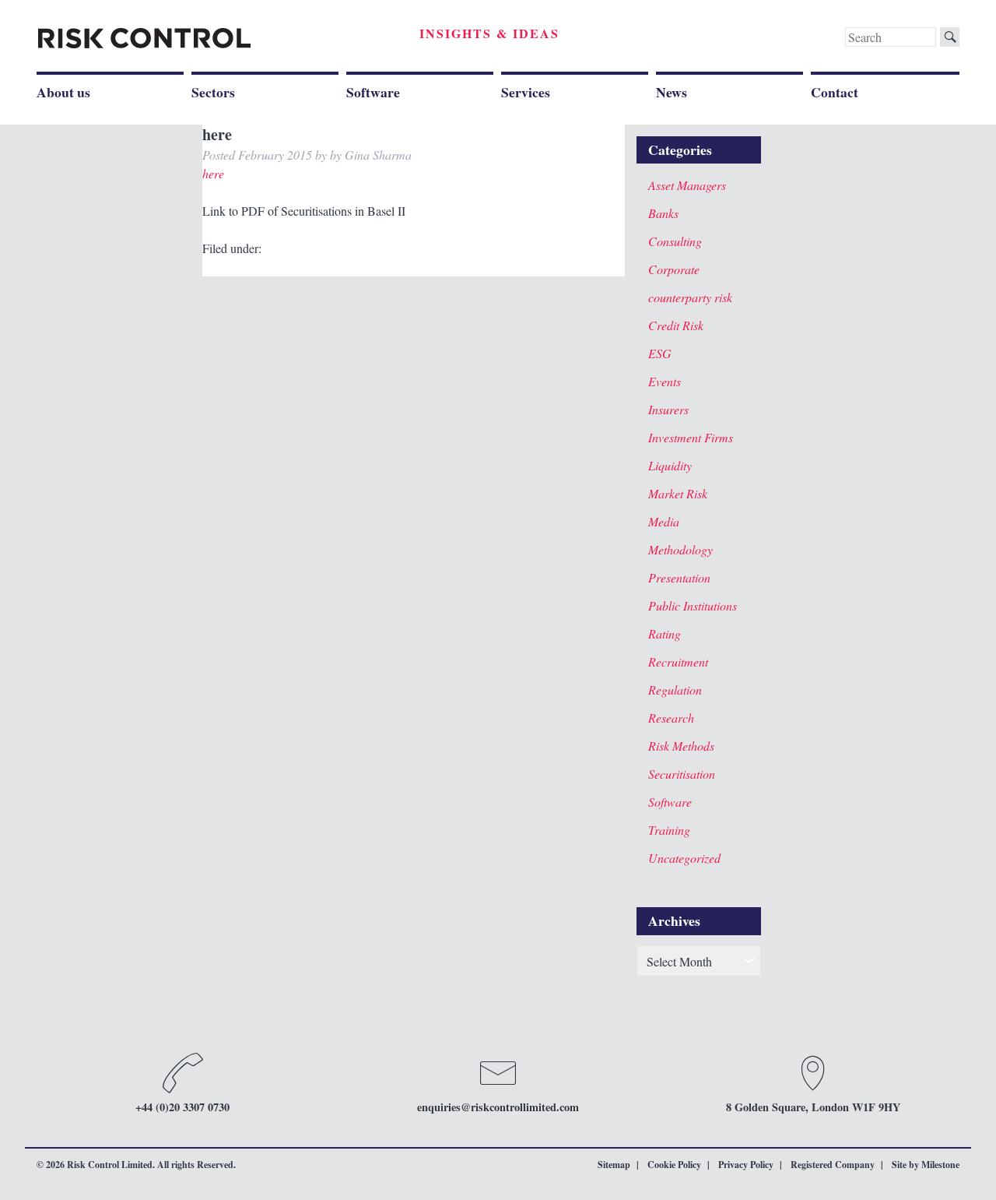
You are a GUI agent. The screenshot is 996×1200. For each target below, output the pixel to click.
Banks (663, 213)
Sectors (213, 92)
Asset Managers (687, 185)
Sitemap (614, 1164)
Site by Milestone (925, 1164)
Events (664, 381)
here (213, 173)
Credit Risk (675, 325)
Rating (664, 633)
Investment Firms (690, 437)
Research (671, 717)
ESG (660, 353)
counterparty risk (690, 297)
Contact (834, 92)
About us (63, 92)
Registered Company (833, 1164)
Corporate (674, 269)
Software (373, 92)
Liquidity (670, 465)
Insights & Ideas (489, 33)
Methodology (680, 549)
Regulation (675, 689)
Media (663, 521)
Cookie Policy (674, 1164)
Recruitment (678, 661)
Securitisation (681, 773)
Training (669, 830)
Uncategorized (684, 858)
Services (525, 92)
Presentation (679, 577)
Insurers (668, 409)
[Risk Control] (144, 38)
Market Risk (677, 493)
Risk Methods (681, 745)
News (671, 92)
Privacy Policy (745, 1164)
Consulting (675, 241)
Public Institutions (692, 605)
